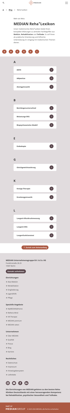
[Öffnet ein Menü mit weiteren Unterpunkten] (67, 3)
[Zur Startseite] (35, 3)
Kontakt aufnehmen (15, 271)
